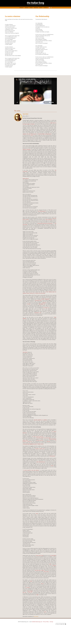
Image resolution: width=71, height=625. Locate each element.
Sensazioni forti (38, 300)
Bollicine (44, 302)
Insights (36, 7)
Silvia (50, 564)
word (32, 135)
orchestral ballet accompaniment (44, 134)
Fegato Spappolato (45, 299)
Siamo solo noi (26, 178)
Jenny (37, 513)
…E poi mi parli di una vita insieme (31, 470)
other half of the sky (40, 461)
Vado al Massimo (48, 219)
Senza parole (52, 456)
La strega (28, 587)
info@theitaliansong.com (37, 621)
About (40, 7)
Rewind (48, 441)
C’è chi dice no (46, 307)
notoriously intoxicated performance (45, 223)
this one (24, 592)
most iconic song (39, 555)
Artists (26, 7)
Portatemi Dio (38, 312)
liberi (26, 352)
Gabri (31, 581)
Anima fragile (30, 591)
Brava (42, 583)
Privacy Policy (46, 621)
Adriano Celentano (27, 149)
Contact (45, 7)
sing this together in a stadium (40, 419)
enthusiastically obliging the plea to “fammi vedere (33, 444)
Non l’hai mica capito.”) (39, 570)
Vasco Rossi (25, 114)
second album (53, 555)
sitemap (51, 621)
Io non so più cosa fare (38, 436)
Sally (37, 594)
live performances (42, 211)
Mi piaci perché (39, 440)
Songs (31, 7)
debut (52, 465)
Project (22, 7)
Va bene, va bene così (39, 448)
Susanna (54, 565)
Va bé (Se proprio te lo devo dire (43, 437)
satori (45, 611)
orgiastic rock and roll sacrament (29, 134)
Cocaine (29, 303)
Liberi (24, 352)
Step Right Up (42, 303)
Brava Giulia (46, 571)
